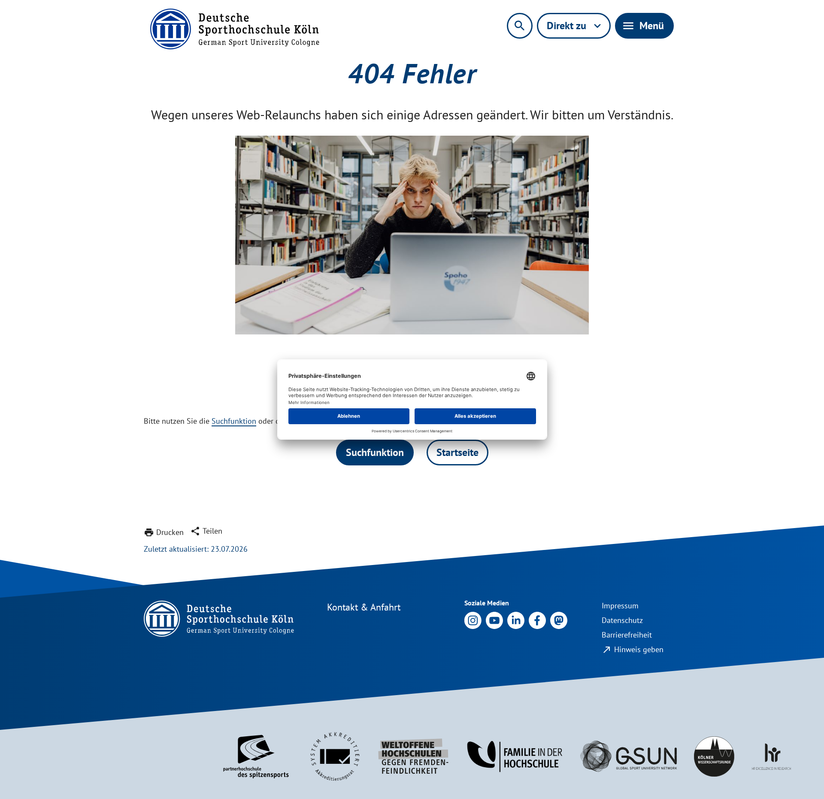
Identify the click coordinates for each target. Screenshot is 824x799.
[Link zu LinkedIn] (515, 620)
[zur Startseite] (234, 29)
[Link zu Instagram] (473, 620)
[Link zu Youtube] (494, 620)
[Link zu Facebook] (537, 620)
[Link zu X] (558, 620)
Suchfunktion (234, 421)
